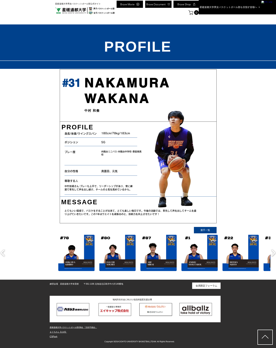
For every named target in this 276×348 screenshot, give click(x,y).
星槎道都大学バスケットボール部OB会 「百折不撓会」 (73, 327)
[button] (194, 12)
